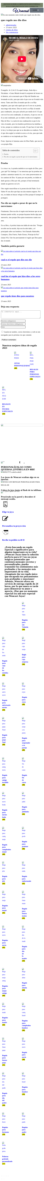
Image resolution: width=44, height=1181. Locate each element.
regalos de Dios (12, 30)
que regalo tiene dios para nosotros (17, 296)
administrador (11, 25)
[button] (6, 10)
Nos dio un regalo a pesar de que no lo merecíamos (20, 157)
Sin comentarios (12, 32)
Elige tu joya (8, 512)
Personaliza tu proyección (14, 526)
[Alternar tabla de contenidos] (34, 151)
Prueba (6, 154)
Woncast (21, 11)
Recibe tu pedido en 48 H (13, 540)
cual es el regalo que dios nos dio (16, 259)
